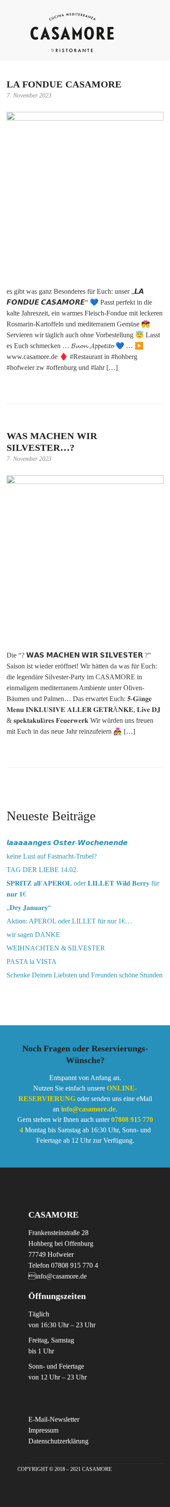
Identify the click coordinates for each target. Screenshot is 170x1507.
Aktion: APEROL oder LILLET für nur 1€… (69, 921)
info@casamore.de (57, 1276)
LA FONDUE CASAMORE (64, 84)
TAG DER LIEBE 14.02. (42, 869)
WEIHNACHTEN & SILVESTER (56, 948)
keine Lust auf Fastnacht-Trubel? (52, 856)
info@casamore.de (88, 1109)
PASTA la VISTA (32, 961)
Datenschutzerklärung (58, 1441)
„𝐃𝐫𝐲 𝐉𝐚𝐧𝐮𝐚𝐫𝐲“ (29, 907)
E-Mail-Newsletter (53, 1419)
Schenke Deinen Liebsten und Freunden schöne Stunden (85, 975)
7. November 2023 (29, 95)
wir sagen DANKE (33, 934)
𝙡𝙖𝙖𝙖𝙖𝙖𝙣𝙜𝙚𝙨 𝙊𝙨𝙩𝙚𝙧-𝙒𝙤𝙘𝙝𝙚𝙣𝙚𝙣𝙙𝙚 (67, 842)
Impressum (43, 1430)
